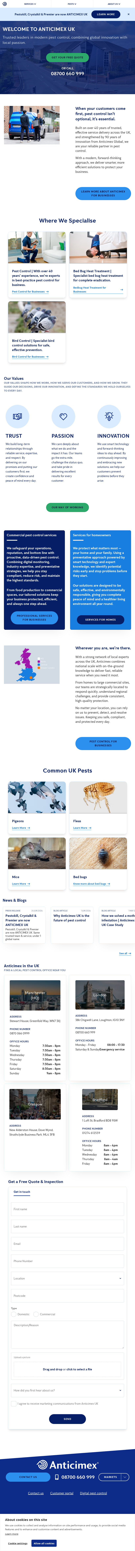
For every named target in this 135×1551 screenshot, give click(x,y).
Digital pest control (93, 1493)
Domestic (23, 1314)
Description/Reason (26, 1325)
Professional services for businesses (34, 617)
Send (67, 1419)
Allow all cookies (44, 1543)
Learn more (11, 1533)
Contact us (28, 1477)
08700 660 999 (67, 73)
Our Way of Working (67, 507)
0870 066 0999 (19, 1033)
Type (14, 1308)
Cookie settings (17, 1543)
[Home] (4, 4)
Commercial (47, 1314)
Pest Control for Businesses (103, 743)
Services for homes (100, 619)
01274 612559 (91, 1133)
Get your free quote (67, 57)
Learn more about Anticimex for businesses (103, 193)
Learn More (106, 14)
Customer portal (61, 1493)
